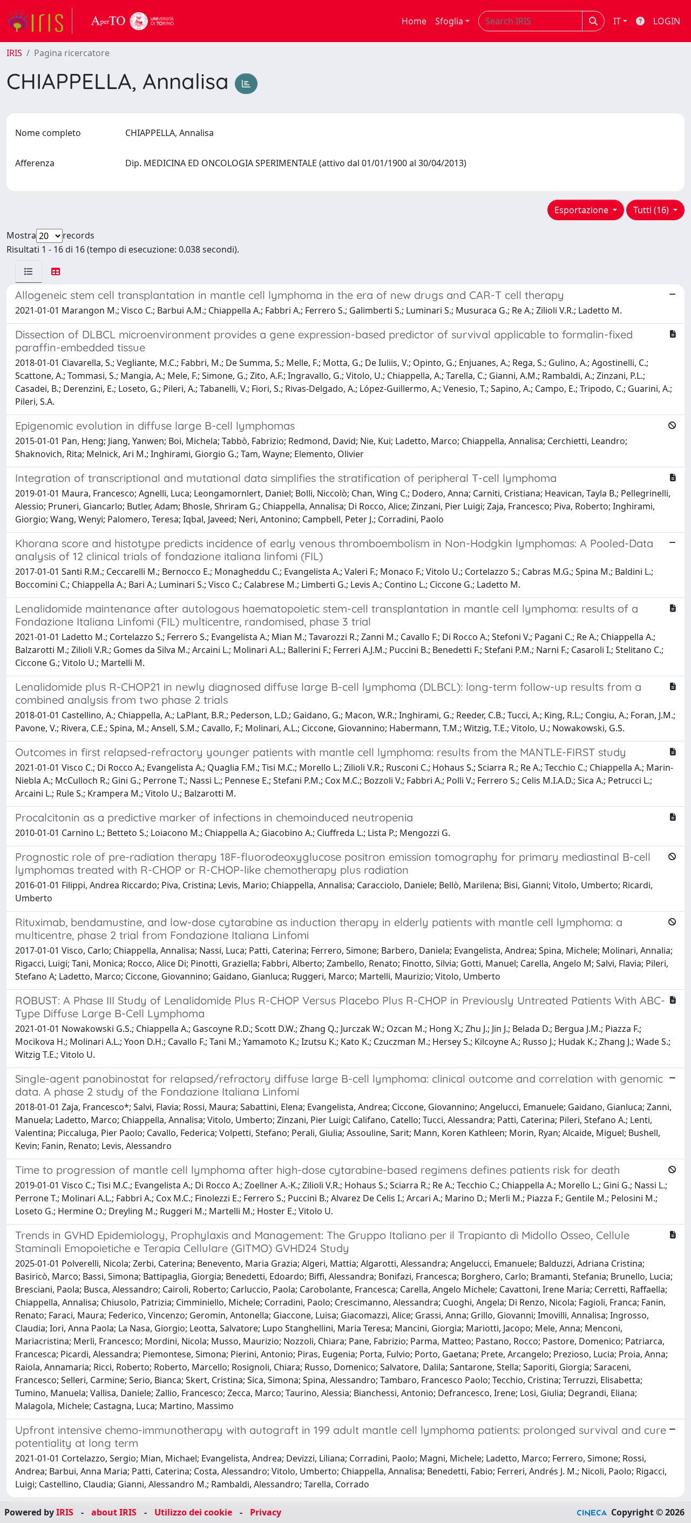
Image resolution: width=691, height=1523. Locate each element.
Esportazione (582, 210)
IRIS (14, 53)
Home (414, 21)
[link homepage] (39, 21)
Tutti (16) (652, 210)
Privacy (265, 1512)
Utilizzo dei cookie (193, 1512)
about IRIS (114, 1512)
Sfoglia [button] (449, 21)
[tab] (28, 271)
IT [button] (617, 21)
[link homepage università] (133, 21)
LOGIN (666, 21)
